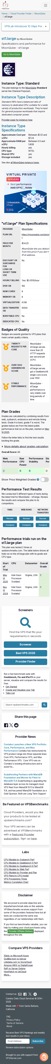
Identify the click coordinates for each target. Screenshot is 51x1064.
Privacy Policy (13, 1020)
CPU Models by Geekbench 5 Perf (21, 863)
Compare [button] (10, 525)
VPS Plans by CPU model (16, 875)
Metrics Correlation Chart (16, 882)
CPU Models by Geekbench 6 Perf (21, 866)
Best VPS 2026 (25, 653)
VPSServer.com (13, 1058)
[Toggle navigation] (45, 5)
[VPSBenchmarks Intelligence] (44, 1057)
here (34, 838)
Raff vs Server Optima (14, 968)
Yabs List (10, 693)
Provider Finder (26, 661)
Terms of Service (14, 1023)
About (9, 1026)
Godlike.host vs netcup (15, 959)
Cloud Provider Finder (21, 13)
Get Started (11, 686)
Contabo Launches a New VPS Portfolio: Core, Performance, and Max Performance (25, 747)
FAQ (8, 1016)
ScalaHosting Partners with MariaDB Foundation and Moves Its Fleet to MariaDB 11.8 (23, 777)
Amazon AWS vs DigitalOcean (18, 965)
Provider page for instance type (17, 120)
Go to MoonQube (11, 54)
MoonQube (39, 13)
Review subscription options (19, 1047)
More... (7, 975)
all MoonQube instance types (25, 162)
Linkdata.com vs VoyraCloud (18, 962)
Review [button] (10, 518)
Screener (25, 644)
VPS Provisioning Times (15, 879)
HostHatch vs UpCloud (15, 971)
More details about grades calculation (26, 446)
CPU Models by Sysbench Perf (19, 859)
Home (5, 13)
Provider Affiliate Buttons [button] (20, 931)
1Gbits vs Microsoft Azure (16, 955)
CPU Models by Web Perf (16, 869)
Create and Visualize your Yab (20, 690)
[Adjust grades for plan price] (38, 479)
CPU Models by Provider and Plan (20, 872)
